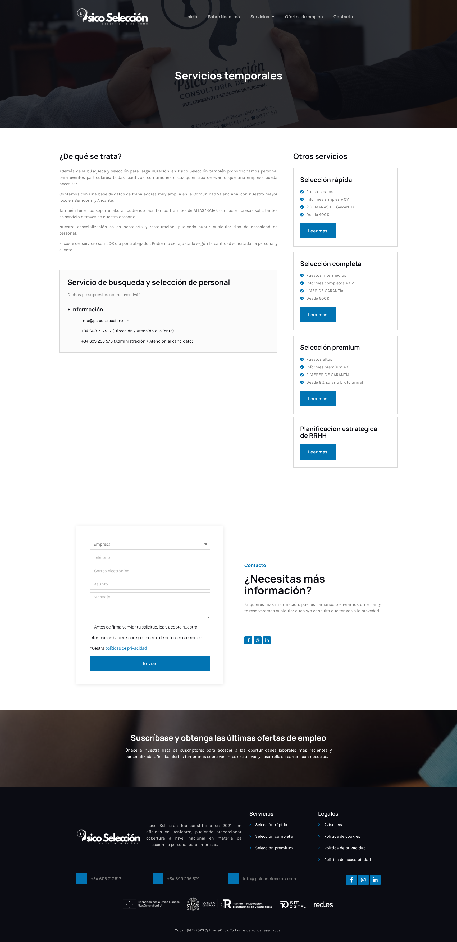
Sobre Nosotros (224, 17)
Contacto (343, 17)
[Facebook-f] (248, 640)
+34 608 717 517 (106, 879)
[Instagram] (258, 640)
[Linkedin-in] (267, 640)
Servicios (259, 17)
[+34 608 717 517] (81, 878)
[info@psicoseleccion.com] (234, 878)
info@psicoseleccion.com (269, 879)
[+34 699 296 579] (158, 878)
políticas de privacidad (126, 648)
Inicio (191, 17)
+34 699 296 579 (183, 879)
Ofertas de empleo (304, 17)
